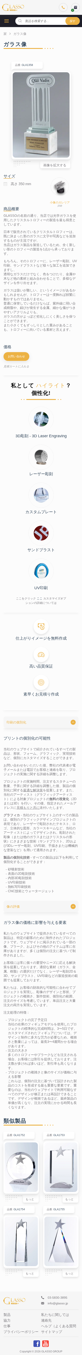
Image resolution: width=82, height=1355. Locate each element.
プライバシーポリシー (20, 1332)
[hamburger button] (6, 21)
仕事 (6, 1326)
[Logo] (13, 7)
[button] (41, 722)
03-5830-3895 (57, 1297)
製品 (6, 1315)
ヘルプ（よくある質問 (58, 1326)
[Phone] (63, 7)
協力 (6, 1320)
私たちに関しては (55, 1315)
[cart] (75, 7)
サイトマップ (51, 1332)
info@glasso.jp (58, 1303)
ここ (39, 598)
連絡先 (46, 1320)
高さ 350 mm (21, 184)
